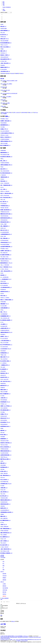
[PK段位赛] (12, 73)
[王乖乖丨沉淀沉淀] (16, 112)
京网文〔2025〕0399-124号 (15, 639)
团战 (3, 569)
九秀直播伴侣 (8, 7)
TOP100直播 (2, 557)
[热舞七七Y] (30, 112)
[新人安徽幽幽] (3, 113)
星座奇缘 (4, 573)
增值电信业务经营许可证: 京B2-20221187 (32, 639)
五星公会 (2, 581)
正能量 (4, 10)
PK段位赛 (4, 575)
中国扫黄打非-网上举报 (33, 637)
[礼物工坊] (21, 73)
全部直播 (2, 555)
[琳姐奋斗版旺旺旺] (4, 112)
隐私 (4, 601)
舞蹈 (3, 565)
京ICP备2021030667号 (4, 639)
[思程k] (10, 112)
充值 (3, 9)
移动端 (4, 7)
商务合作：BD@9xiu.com (21, 603)
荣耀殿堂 (4, 577)
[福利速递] (7, 73)
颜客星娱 (4, 585)
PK (3, 567)
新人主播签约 (3, 621)
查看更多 (4, 596)
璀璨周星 (4, 579)
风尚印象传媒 (5, 587)
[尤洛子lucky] (35, 112)
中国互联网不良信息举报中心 (23, 637)
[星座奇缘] (2, 73)
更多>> (7, 116)
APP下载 (3, 624)
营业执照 (22, 639)
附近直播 (2, 556)
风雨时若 (4, 594)
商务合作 (13, 621)
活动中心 (2, 571)
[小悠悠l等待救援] (23, 112)
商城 (3, 2)
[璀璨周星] (16, 73)
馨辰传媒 (4, 592)
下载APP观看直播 (5, 598)
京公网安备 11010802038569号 (22, 640)
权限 (1, 601)
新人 (3, 563)
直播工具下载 (8, 621)
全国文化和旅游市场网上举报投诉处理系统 (8, 637)
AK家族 (4, 583)
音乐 (3, 561)
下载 (3, 5)
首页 (3, 1)
